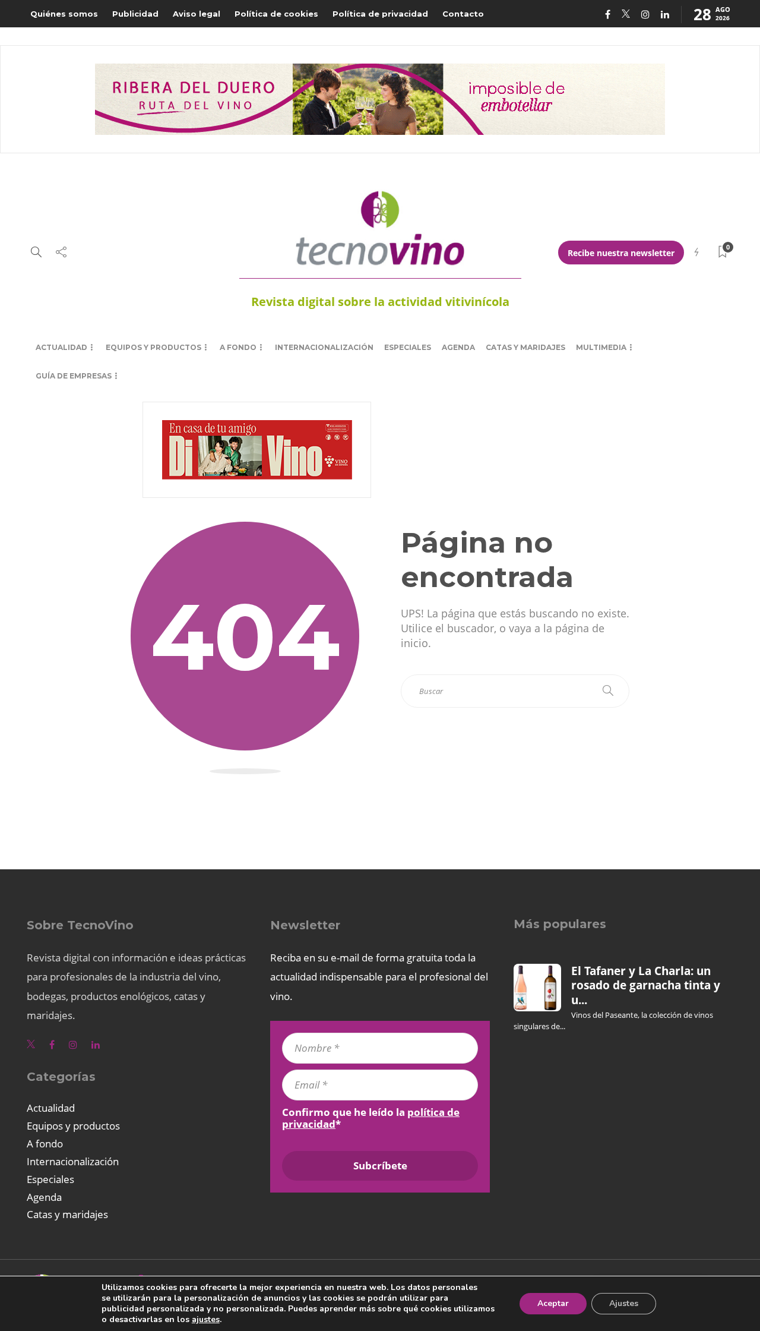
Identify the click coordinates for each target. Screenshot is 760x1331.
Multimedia (601, 347)
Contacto (463, 13)
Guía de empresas (74, 375)
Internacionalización (324, 347)
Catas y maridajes (525, 347)
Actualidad (61, 347)
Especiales (407, 347)
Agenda (458, 347)
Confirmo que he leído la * (371, 1118)
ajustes (206, 1319)
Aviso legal (196, 13)
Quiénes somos (64, 13)
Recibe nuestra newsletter (621, 252)
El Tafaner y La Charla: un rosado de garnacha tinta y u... (645, 985)
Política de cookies (276, 13)
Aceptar (553, 1303)
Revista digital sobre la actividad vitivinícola (380, 302)
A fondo (238, 347)
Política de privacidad (380, 13)
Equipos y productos (153, 347)
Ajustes (623, 1303)
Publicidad (135, 13)
